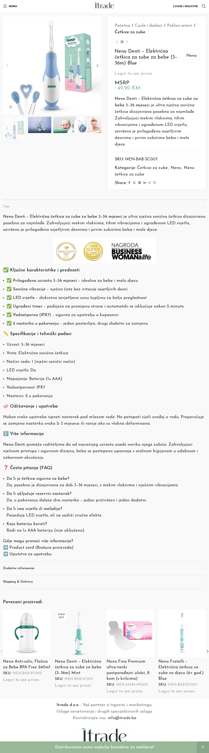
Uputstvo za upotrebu (30, 554)
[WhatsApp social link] (149, 183)
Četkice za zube (130, 32)
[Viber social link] (154, 183)
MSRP (122, 83)
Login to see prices (133, 73)
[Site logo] (104, 6)
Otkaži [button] (203, 747)
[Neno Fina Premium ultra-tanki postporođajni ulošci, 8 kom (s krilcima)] (130, 633)
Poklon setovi (179, 26)
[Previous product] (117, 42)
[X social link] (134, 183)
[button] (7, 65)
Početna (122, 26)
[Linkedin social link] (144, 183)
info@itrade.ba (122, 718)
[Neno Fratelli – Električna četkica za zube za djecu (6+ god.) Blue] (182, 633)
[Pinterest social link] (139, 183)
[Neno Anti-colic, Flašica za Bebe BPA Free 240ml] (27, 633)
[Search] (204, 6)
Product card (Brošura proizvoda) (41, 548)
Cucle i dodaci (148, 26)
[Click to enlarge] (10, 107)
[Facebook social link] (129, 183)
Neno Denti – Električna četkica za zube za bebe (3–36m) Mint (78, 667)
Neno (191, 56)
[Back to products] (122, 42)
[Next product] (127, 42)
